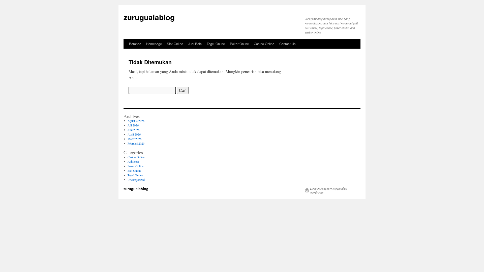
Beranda (135, 43)
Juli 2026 (133, 125)
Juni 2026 (133, 130)
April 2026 (134, 134)
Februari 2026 (136, 143)
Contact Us (287, 43)
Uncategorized (136, 180)
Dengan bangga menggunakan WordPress (328, 190)
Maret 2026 (134, 139)
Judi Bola (195, 43)
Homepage (154, 43)
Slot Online (175, 43)
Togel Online (216, 43)
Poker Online (239, 43)
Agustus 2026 (136, 121)
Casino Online (264, 43)
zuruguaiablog (149, 17)
